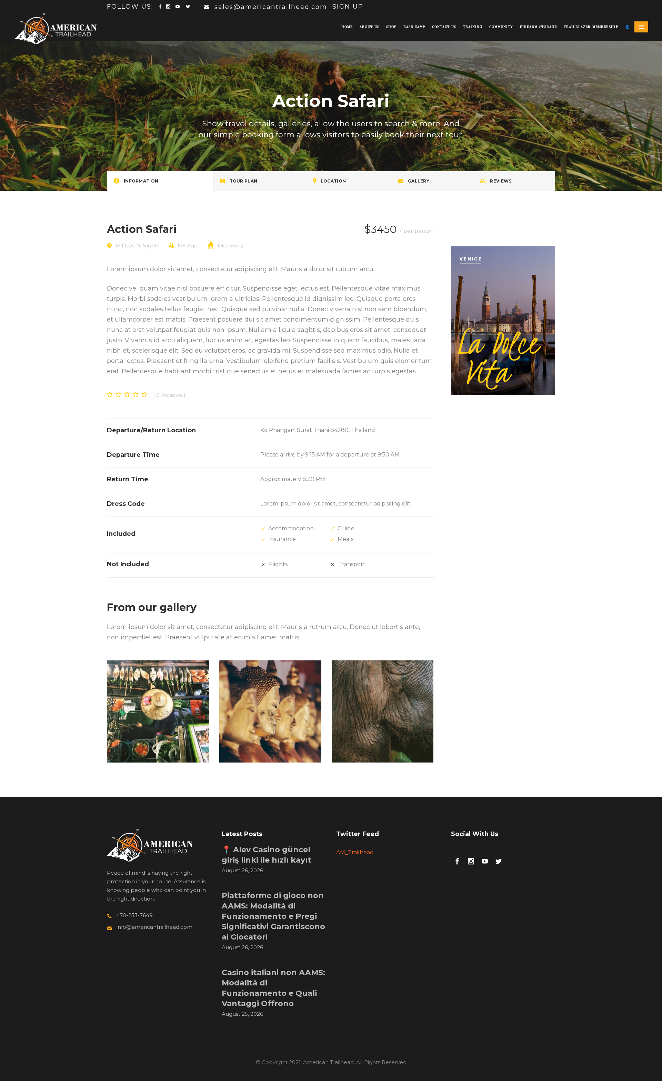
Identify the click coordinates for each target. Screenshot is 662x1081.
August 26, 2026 (242, 870)
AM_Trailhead (355, 852)
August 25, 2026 (242, 1014)
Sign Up (347, 6)
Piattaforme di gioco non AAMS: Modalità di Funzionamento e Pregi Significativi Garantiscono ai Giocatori (273, 916)
